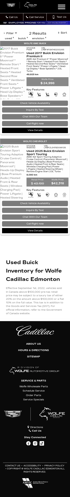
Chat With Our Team (35, 116)
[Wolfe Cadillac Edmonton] (22, 5)
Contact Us (12, 465)
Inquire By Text (35, 110)
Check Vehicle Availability (35, 103)
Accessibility (32, 465)
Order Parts (33, 395)
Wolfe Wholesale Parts (33, 386)
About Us (33, 344)
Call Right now (35, 123)
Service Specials (33, 399)
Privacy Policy (54, 465)
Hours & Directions (33, 350)
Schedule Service (34, 390)
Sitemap (33, 356)
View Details (35, 130)
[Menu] (61, 7)
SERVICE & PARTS (33, 380)
